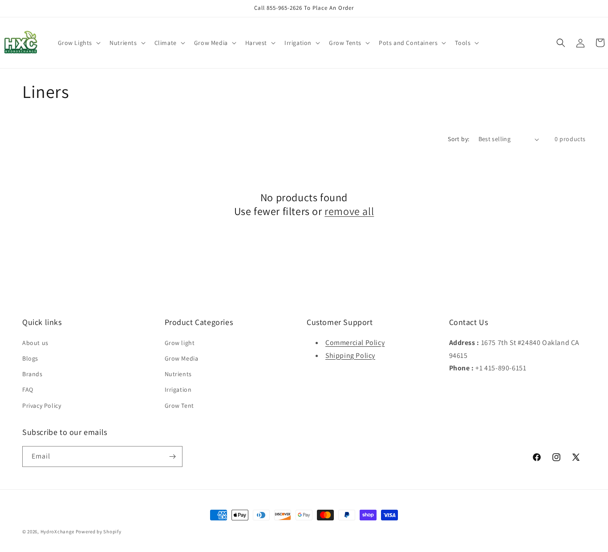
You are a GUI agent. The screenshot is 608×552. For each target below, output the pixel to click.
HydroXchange (57, 531)
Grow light (180, 343)
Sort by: (458, 139)
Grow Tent (179, 406)
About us (35, 343)
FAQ (27, 390)
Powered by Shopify (99, 531)
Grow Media (182, 358)
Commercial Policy (355, 342)
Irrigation (178, 390)
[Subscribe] (172, 456)
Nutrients (178, 374)
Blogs (30, 358)
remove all (349, 211)
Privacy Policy (41, 406)
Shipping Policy (350, 355)
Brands (32, 374)
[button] (79, 42)
